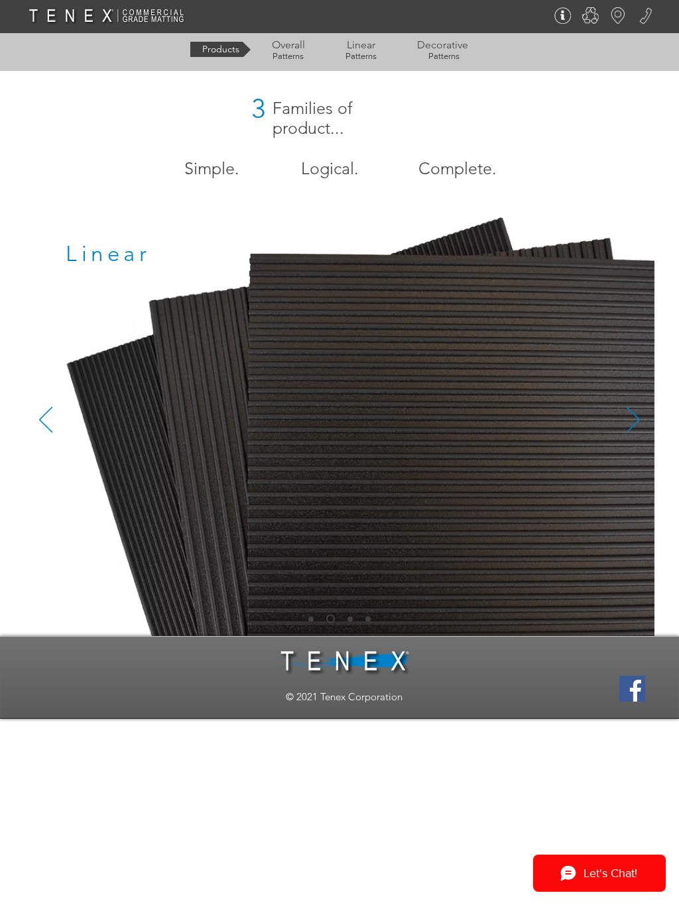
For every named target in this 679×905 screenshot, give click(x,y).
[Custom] (368, 618)
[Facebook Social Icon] (632, 689)
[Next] (633, 421)
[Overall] (311, 618)
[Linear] (330, 619)
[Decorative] (350, 618)
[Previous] (45, 421)
